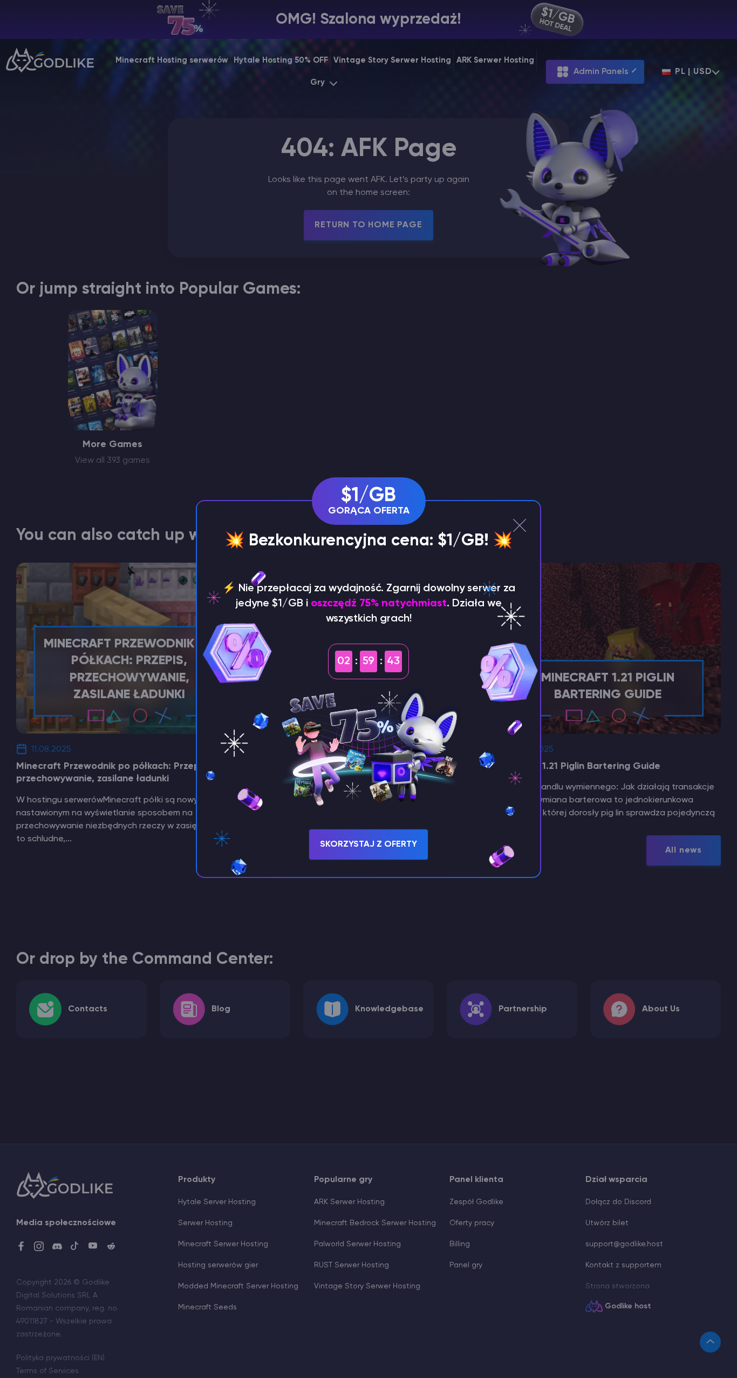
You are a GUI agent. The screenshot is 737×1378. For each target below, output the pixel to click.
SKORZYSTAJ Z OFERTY (368, 844)
